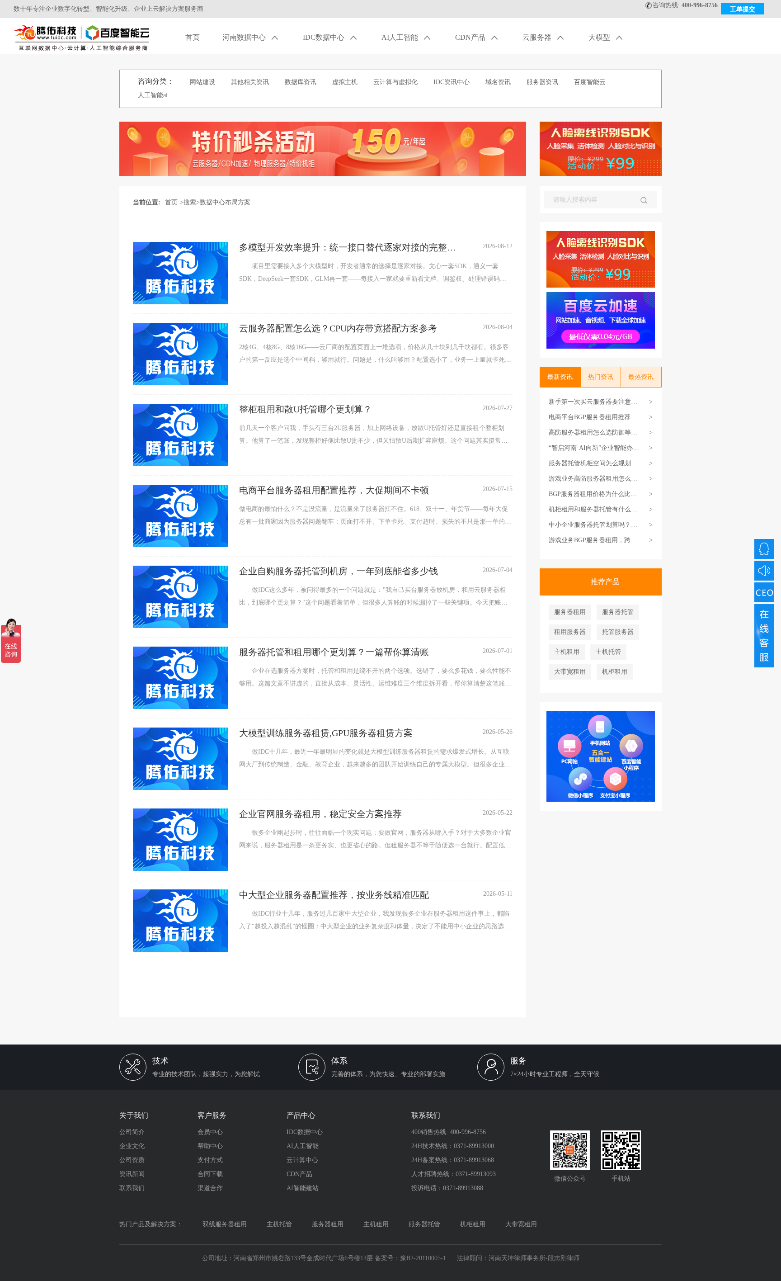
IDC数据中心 (324, 37)
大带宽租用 (570, 671)
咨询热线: (685, 5)
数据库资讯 (300, 82)
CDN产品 (471, 37)
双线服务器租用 (224, 1224)
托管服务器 (618, 632)
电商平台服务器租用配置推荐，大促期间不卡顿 (334, 490)
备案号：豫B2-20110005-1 (410, 1258)
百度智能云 (590, 82)
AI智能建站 (303, 1188)
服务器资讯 (542, 82)
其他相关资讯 (250, 82)
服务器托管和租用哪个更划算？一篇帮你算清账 (334, 652)
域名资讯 (498, 82)
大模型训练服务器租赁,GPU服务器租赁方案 (326, 733)
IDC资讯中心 (451, 82)
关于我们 (133, 1115)
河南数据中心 (245, 37)
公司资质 (132, 1160)
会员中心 (210, 1132)
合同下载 (210, 1174)
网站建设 (202, 82)
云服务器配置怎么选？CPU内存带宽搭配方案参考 (338, 328)
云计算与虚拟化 (395, 82)
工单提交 (742, 9)
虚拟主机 (345, 82)
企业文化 (132, 1146)
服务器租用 (570, 612)
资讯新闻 (132, 1174)
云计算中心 (302, 1160)
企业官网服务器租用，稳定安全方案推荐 (320, 814)
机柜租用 (614, 671)
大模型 (600, 37)
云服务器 (537, 37)
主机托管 (608, 651)
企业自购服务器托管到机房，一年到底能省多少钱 (338, 571)
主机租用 (566, 651)
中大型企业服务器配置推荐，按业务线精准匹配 (334, 895)
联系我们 (132, 1188)
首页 (192, 37)
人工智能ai (153, 95)
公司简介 (132, 1132)
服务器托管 (618, 612)
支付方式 (210, 1160)
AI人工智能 (400, 37)
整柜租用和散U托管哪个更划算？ (305, 409)
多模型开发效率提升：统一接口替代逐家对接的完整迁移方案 (347, 247)
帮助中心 (210, 1146)
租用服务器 (570, 632)
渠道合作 (210, 1188)
